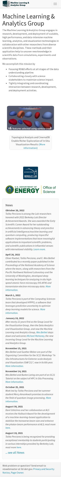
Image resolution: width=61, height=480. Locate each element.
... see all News (14, 452)
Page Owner (17, 472)
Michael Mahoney (35, 335)
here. (8, 427)
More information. (14, 365)
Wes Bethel (41, 332)
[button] (10, 127)
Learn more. (39, 249)
